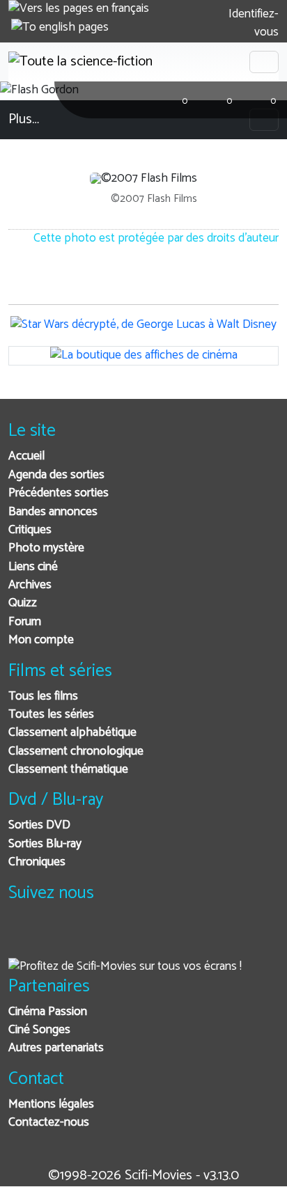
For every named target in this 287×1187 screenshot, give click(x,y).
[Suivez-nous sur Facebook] (22, 937)
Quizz (22, 603)
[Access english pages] (60, 28)
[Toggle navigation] (264, 62)
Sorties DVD (39, 825)
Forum (24, 622)
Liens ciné (33, 567)
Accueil (26, 456)
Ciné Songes (39, 1030)
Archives (30, 585)
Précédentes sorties (58, 493)
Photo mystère (46, 548)
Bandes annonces (53, 512)
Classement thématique (68, 770)
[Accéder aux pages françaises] (78, 9)
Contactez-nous (48, 1123)
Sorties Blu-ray (45, 844)
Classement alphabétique (72, 733)
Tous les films (43, 696)
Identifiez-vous (252, 23)
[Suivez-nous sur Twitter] (56, 937)
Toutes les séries (51, 715)
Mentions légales (51, 1104)
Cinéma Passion (47, 1012)
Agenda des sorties (56, 475)
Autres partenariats (56, 1048)
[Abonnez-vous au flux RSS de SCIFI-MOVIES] (125, 937)
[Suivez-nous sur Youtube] (91, 937)
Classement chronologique (76, 751)
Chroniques (36, 862)
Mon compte (41, 640)
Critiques (30, 530)
